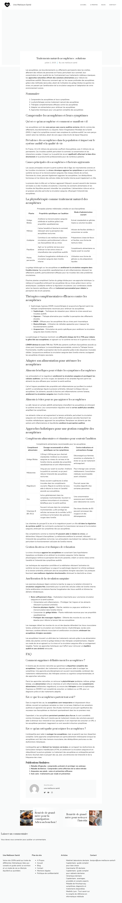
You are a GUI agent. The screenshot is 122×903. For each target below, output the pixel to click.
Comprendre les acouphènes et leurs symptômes (50, 99)
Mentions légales (44, 871)
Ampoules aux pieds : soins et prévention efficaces (51, 771)
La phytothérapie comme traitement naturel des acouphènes (55, 102)
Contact (112, 5)
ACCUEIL (83, 5)
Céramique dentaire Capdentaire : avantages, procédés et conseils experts (77, 878)
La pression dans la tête (35, 183)
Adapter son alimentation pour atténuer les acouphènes (53, 107)
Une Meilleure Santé (22, 4)
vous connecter (16, 839)
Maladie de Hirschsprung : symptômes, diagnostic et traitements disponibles (76, 886)
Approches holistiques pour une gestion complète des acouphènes (57, 110)
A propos (94, 5)
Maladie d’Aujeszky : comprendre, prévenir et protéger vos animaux (58, 766)
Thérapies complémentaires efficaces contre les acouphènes (54, 105)
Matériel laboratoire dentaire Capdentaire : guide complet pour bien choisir (77, 863)
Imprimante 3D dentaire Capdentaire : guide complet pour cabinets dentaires (77, 870)
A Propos (40, 860)
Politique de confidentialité (48, 873)
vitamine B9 (53, 534)
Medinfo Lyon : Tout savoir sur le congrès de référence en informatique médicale (78, 894)
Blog (103, 5)
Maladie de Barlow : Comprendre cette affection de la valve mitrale (58, 768)
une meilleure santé (69, 63)
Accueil (40, 863)
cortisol (85, 173)
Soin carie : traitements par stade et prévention (50, 774)
